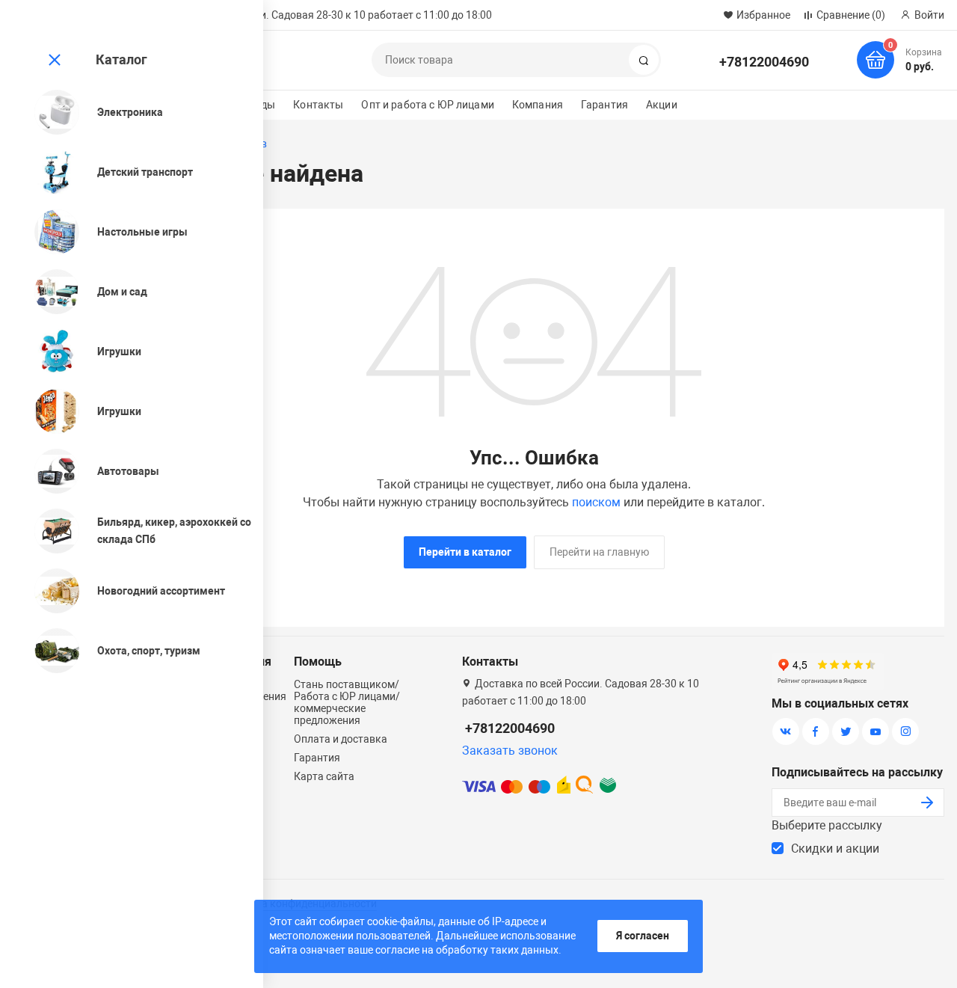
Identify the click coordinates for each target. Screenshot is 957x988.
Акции (661, 105)
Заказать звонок (510, 750)
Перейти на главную (599, 552)
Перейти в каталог (465, 552)
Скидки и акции (835, 848)
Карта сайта (324, 776)
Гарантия (604, 105)
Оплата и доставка (340, 739)
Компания (537, 105)
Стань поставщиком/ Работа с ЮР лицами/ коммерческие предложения (347, 702)
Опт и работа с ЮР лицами (427, 105)
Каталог (121, 59)
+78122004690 (764, 62)
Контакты (318, 105)
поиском (596, 502)
